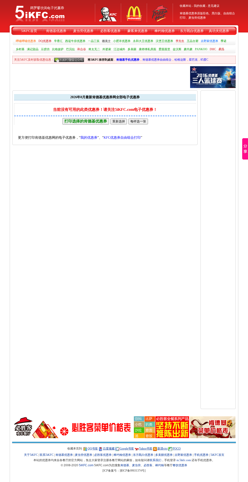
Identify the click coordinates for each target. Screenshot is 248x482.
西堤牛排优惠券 (75, 41)
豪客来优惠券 (137, 31)
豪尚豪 (188, 49)
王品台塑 (192, 41)
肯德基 (124, 465)
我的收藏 (199, 6)
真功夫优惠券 (219, 31)
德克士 (106, 41)
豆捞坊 (45, 49)
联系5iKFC (47, 455)
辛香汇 (58, 41)
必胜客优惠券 (110, 31)
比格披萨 (58, 49)
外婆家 (106, 49)
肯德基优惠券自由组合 (156, 59)
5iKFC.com (86, 465)
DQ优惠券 (45, 41)
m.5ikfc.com (184, 460)
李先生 (180, 41)
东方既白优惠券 (192, 31)
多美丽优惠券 (164, 455)
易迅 (221, 49)
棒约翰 (159, 465)
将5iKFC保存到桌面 (100, 59)
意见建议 (213, 6)
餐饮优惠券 (180, 465)
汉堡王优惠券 (164, 41)
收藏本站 (185, 6)
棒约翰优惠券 (165, 31)
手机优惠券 (201, 455)
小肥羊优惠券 (122, 41)
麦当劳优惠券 (197, 17)
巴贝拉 (70, 49)
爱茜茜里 (164, 49)
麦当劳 (136, 465)
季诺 (223, 41)
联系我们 (155, 460)
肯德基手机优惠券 (128, 59)
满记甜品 (33, 49)
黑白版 (216, 13)
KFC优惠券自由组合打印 (122, 137)
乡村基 (20, 49)
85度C (204, 59)
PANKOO (201, 49)
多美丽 (132, 49)
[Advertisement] (218, 164)
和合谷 (81, 49)
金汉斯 (177, 49)
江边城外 (119, 49)
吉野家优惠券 (209, 41)
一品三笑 (94, 41)
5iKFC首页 (29, 31)
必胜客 (148, 465)
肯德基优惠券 (56, 31)
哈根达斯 (180, 59)
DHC (213, 49)
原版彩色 (203, 13)
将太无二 (94, 49)
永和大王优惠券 (143, 41)
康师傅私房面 (147, 49)
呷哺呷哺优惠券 (26, 41)
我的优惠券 (88, 137)
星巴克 (193, 59)
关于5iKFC (31, 455)
